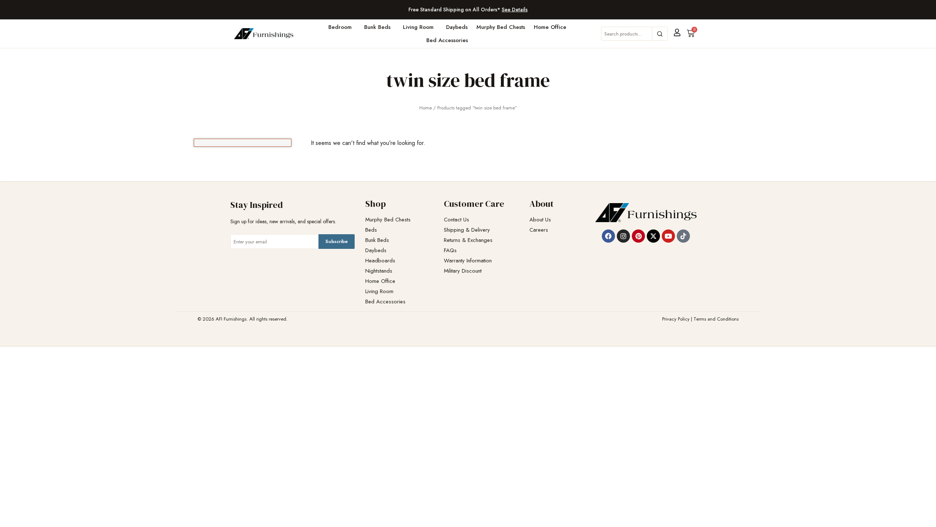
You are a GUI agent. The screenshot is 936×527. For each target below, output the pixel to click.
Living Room (418, 27)
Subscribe (336, 241)
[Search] (659, 34)
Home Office (550, 27)
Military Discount (463, 271)
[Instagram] (623, 236)
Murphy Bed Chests (500, 27)
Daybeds (457, 27)
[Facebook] (608, 236)
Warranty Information (468, 261)
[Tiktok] (683, 236)
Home (425, 107)
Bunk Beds (377, 27)
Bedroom (340, 27)
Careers (538, 230)
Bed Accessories (447, 40)
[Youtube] (668, 236)
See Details (515, 9)
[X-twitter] (653, 236)
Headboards (380, 261)
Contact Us (456, 220)
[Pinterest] (638, 236)
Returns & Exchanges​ (468, 240)
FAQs (450, 250)
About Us (540, 220)
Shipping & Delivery (467, 230)
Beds (371, 230)
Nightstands (378, 271)
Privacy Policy (676, 318)
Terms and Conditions (716, 318)
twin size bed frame (468, 80)
